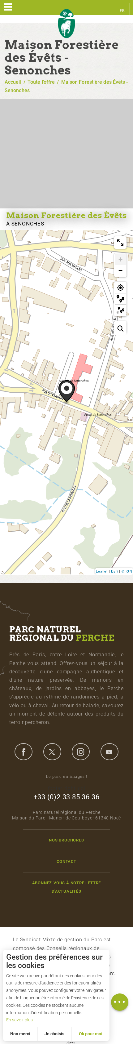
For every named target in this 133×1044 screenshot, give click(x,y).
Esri (114, 571)
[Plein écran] (120, 242)
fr (122, 10)
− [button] (120, 270)
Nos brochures (66, 840)
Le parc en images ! (67, 776)
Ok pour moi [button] (90, 1033)
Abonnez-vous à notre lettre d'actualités (66, 887)
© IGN (127, 571)
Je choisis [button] (54, 1033)
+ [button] (120, 259)
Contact (66, 861)
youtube (109, 751)
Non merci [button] (20, 1033)
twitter (52, 751)
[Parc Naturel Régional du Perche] (66, 23)
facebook (23, 751)
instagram (81, 751)
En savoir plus (19, 1019)
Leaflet (102, 571)
